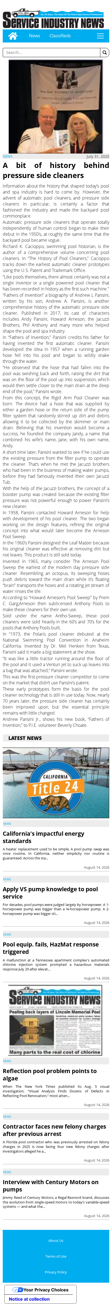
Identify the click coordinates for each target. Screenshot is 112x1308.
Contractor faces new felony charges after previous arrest (54, 1130)
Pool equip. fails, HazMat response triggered (51, 948)
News (34, 36)
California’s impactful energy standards (43, 837)
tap (100, 36)
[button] (104, 52)
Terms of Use (55, 1256)
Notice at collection (29, 1299)
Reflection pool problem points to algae (50, 1074)
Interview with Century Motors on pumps (51, 1185)
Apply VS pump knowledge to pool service (50, 892)
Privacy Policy (56, 1272)
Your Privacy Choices (46, 1289)
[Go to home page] (13, 35)
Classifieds (60, 36)
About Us (55, 1240)
